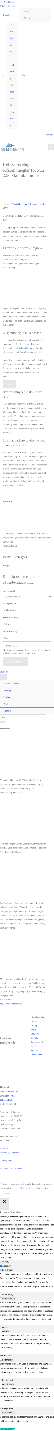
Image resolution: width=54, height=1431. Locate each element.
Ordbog (34, 1025)
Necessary (6, 1266)
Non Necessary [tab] (6, 1294)
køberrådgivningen (27, 348)
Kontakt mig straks (15, 662)
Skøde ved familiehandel (11, 1004)
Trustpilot (7, 15)
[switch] (1, 1298)
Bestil (9, 384)
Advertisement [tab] (6, 1380)
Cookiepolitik (6, 1160)
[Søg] (2, 722)
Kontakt (34, 1050)
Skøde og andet (37, 1042)
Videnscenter (36, 1054)
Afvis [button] (46, 1188)
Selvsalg (34, 1038)
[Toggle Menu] (49, 680)
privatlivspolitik (24, 653)
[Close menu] (3, 677)
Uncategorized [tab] (6, 1408)
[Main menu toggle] (51, 147)
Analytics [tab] (4, 1327)
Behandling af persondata (11, 1168)
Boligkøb (35, 1034)
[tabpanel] (27, 1280)
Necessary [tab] (4, 1262)
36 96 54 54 (13, 1091)
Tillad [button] (38, 1188)
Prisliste (34, 1030)
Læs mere (7, 1193)
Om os (33, 1021)
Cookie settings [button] (26, 1188)
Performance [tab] (5, 1355)
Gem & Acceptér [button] (7, 1429)
